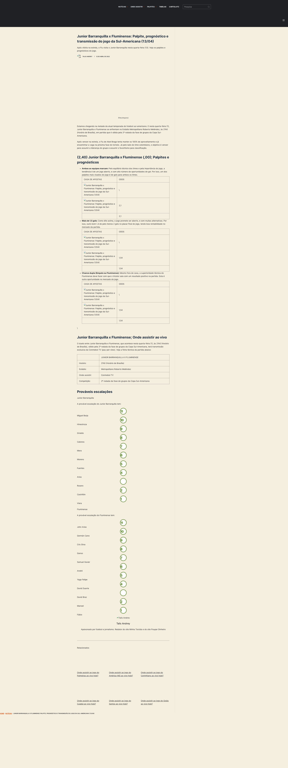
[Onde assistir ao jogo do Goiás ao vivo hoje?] (155, 689)
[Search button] (208, 6)
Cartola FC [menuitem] (174, 7)
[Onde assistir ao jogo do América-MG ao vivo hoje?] (123, 660)
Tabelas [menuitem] (162, 7)
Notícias (8, 713)
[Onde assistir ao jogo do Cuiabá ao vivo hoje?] (91, 689)
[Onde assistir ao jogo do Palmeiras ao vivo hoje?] (91, 660)
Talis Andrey (123, 623)
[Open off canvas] (284, 20)
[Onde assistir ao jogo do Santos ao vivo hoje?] (123, 689)
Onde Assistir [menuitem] (137, 7)
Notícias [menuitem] (122, 7)
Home (2, 713)
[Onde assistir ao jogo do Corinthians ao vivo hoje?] (155, 660)
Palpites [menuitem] (151, 7)
